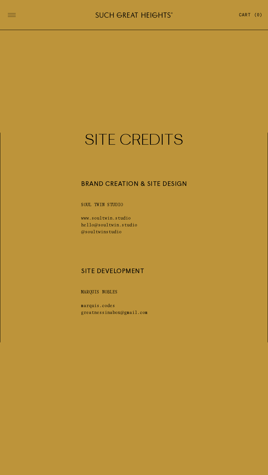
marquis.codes (98, 306)
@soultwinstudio (101, 232)
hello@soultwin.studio (109, 225)
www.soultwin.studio (106, 218)
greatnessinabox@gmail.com (114, 313)
